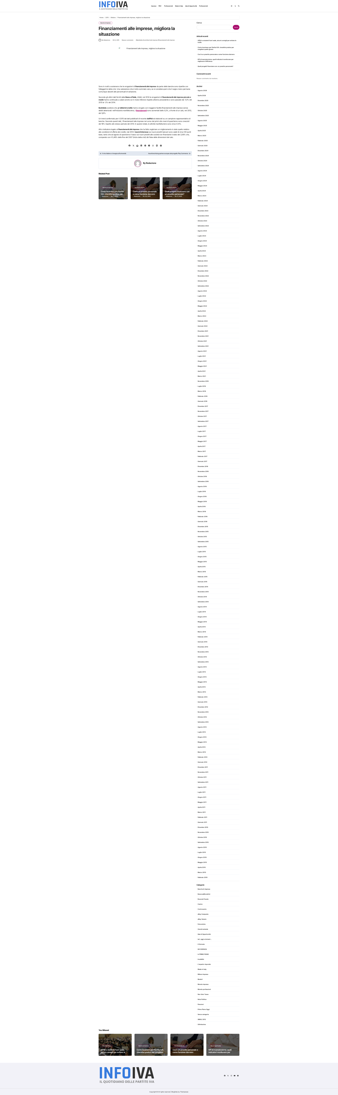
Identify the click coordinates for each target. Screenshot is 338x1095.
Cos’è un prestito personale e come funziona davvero (216, 54)
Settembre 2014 (203, 602)
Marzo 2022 (202, 316)
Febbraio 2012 (202, 757)
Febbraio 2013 (202, 697)
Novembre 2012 (203, 712)
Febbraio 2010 (203, 877)
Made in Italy (179, 6)
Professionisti (168, 6)
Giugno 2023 (202, 241)
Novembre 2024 (203, 156)
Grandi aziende (203, 929)
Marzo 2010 (202, 872)
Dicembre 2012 (203, 707)
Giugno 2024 (202, 181)
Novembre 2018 (203, 381)
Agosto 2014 (202, 607)
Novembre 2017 (203, 411)
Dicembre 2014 (203, 587)
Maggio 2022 (202, 306)
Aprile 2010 (202, 867)
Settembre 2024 (203, 166)
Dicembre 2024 (203, 151)
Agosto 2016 (202, 486)
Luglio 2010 (202, 852)
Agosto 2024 (202, 171)
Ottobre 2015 (202, 536)
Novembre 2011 (203, 772)
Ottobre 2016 (202, 476)
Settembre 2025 (203, 115)
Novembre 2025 (203, 105)
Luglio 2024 (202, 176)
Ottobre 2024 (202, 161)
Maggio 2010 (202, 862)
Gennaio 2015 (202, 582)
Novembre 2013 (203, 652)
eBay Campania (203, 914)
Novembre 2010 (203, 832)
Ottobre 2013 (202, 657)
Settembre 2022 (203, 286)
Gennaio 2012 (202, 762)
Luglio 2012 (202, 732)
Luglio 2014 (202, 612)
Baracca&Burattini (204, 894)
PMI (160, 6)
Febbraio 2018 (202, 396)
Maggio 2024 (202, 186)
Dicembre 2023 (203, 211)
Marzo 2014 (202, 632)
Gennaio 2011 (202, 822)
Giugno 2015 (202, 556)
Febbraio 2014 (203, 637)
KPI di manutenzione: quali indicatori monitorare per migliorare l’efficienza (215, 60)
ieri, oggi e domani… (205, 939)
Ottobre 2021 (202, 341)
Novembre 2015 (203, 531)
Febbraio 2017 (202, 456)
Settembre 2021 (203, 346)
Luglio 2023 (202, 236)
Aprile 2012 (202, 747)
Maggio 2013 (202, 682)
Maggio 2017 (202, 441)
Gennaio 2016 (202, 521)
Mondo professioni (204, 989)
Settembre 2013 (203, 662)
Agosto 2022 (202, 291)
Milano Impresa (203, 974)
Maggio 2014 (202, 622)
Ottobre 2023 (202, 221)
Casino (200, 904)
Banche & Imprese (105, 23)
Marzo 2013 (202, 692)
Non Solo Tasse (203, 994)
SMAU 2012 (202, 1019)
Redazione (151, 163)
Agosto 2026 (202, 90)
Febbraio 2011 (202, 817)
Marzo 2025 (202, 135)
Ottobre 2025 (202, 110)
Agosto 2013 (202, 667)
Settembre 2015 (203, 541)
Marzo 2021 (202, 376)
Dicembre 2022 (203, 271)
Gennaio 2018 (202, 401)
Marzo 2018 (202, 391)
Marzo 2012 (202, 752)
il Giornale (201, 944)
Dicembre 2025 (203, 100)
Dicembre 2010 (203, 827)
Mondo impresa (203, 984)
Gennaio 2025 (202, 145)
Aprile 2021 (202, 371)
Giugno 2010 (202, 857)
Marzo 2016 (202, 511)
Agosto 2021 (202, 351)
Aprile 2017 (201, 446)
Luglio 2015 (202, 551)
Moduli (200, 979)
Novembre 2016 (203, 471)
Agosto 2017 (202, 426)
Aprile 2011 (201, 807)
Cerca (199, 23)
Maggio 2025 (202, 125)
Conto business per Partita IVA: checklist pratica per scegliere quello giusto (112, 194)
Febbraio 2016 (202, 516)
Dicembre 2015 (203, 526)
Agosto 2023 (202, 231)
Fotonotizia (201, 924)
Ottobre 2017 (202, 416)
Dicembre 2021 (203, 331)
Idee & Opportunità (191, 6)
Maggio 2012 (202, 742)
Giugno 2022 (202, 301)
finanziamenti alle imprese (167, 40)
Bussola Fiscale (203, 899)
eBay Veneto (202, 919)
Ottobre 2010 (202, 837)
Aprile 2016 (202, 506)
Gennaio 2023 (202, 266)
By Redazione (106, 40)
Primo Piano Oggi (203, 1009)
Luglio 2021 (202, 356)
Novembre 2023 (203, 216)
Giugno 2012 (202, 737)
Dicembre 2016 (203, 466)
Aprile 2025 (202, 130)
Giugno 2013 (202, 677)
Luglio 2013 (202, 672)
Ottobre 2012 (202, 717)
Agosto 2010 (202, 847)
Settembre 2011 (203, 782)
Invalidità (201, 959)
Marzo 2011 (202, 812)
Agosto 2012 (202, 727)
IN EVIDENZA (202, 949)
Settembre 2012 (203, 722)
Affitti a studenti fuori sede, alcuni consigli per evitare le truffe (217, 41)
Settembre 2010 (203, 842)
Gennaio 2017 (202, 461)
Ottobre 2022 (202, 281)
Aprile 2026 (202, 95)
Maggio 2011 (202, 802)
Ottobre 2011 (202, 777)
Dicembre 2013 (203, 647)
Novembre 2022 (203, 276)
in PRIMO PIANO (203, 954)
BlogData (175, 1092)
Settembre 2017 (203, 421)
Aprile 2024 (202, 191)
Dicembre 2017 (203, 406)
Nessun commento (127, 40)
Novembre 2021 (203, 336)
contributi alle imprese (150, 40)
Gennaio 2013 (202, 702)
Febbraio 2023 (203, 261)
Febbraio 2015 (202, 577)
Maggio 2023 (202, 246)
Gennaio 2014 (202, 642)
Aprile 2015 (202, 567)
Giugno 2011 (202, 797)
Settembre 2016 (203, 481)
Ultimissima (202, 1024)
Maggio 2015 (202, 561)
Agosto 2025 (202, 120)
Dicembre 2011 (203, 767)
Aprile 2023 (202, 251)
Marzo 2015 (202, 572)
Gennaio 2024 (203, 206)
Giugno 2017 (202, 436)
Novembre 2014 (203, 592)
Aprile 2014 (202, 627)
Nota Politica (202, 999)
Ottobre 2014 (202, 597)
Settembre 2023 (203, 226)
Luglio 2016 (202, 491)
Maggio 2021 (202, 366)
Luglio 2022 (202, 296)
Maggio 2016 (202, 501)
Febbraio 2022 (203, 321)
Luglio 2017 (202, 431)
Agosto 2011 (202, 787)
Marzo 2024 (202, 196)
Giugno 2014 (202, 617)
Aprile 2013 (202, 687)
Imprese (153, 6)
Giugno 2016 (202, 496)
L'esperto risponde (204, 964)
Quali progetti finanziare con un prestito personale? (216, 66)
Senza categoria (203, 1014)
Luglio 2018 (202, 386)
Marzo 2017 (202, 451)
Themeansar (184, 1092)
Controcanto (202, 909)
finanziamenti (141, 110)
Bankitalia (140, 40)
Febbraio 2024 (203, 201)
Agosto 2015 (202, 546)
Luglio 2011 (201, 792)
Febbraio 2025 (203, 140)
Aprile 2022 (202, 311)
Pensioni (201, 1004)
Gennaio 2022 (202, 326)
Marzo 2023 (202, 256)
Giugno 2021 (202, 361)
